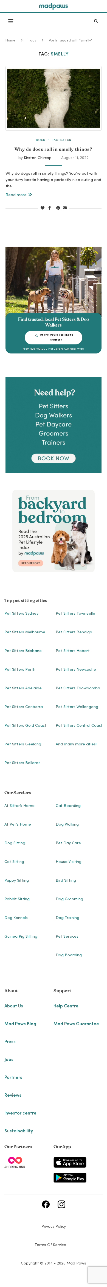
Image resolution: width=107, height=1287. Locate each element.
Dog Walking (67, 825)
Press (10, 1042)
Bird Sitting (66, 881)
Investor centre (20, 1113)
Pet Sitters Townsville (75, 614)
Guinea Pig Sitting (20, 937)
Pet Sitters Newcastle (76, 670)
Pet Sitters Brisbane (23, 651)
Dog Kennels (16, 918)
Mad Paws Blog (20, 1024)
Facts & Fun (61, 140)
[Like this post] (42, 208)
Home (10, 41)
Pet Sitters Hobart (73, 651)
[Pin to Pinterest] (58, 208)
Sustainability (18, 1131)
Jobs (8, 1060)
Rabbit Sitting (17, 899)
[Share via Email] (65, 208)
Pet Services (67, 937)
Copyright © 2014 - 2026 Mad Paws (53, 1264)
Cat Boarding (68, 806)
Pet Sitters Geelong (22, 744)
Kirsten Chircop (38, 158)
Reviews (12, 1095)
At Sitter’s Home (19, 806)
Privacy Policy (53, 1227)
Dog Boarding (69, 955)
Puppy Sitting (16, 881)
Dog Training (67, 918)
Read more (16, 195)
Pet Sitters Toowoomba (78, 688)
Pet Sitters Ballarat (22, 763)
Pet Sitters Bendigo (74, 632)
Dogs (40, 140)
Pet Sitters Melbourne (24, 632)
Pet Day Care (68, 843)
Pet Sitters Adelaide (23, 688)
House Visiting (68, 862)
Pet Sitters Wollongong (77, 707)
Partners (13, 1078)
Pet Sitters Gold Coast (25, 726)
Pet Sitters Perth (19, 670)
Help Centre (66, 1006)
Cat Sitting (14, 862)
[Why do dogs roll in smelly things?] (53, 98)
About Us (13, 1006)
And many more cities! (76, 744)
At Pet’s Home (17, 825)
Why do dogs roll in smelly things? (53, 149)
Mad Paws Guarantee (76, 1024)
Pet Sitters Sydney (21, 614)
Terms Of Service (50, 1245)
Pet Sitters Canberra (23, 707)
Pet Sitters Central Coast (79, 726)
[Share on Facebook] (49, 208)
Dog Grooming (69, 899)
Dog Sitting (14, 843)
